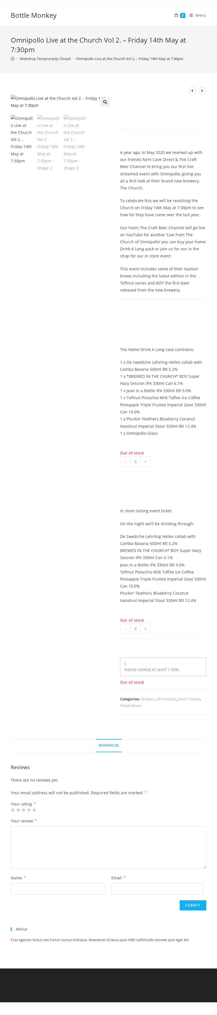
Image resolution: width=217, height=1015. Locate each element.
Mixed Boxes (131, 705)
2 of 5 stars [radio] (18, 810)
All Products (167, 698)
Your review (24, 821)
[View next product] (202, 91)
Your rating (23, 804)
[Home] (12, 58)
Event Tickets (189, 698)
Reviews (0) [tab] (109, 745)
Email (118, 878)
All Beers (148, 698)
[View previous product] (192, 91)
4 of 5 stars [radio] (29, 810)
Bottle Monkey (34, 15)
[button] (105, 102)
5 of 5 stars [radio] (34, 810)
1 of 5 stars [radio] (13, 810)
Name (18, 878)
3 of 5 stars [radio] (23, 810)
